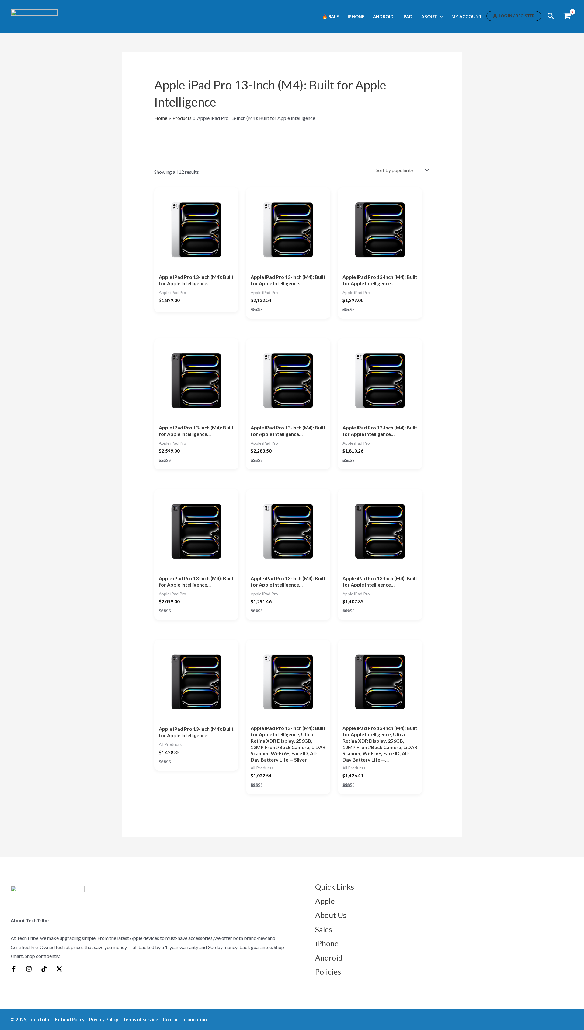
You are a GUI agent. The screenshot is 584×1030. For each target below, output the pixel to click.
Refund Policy (70, 1019)
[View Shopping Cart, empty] (567, 16)
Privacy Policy (103, 1019)
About (429, 17)
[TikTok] (44, 969)
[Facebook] (14, 969)
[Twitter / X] (59, 969)
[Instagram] (29, 969)
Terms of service (140, 1019)
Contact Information (185, 1019)
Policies (328, 971)
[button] (440, 16)
